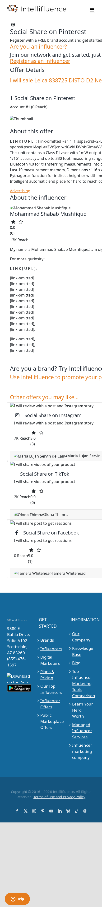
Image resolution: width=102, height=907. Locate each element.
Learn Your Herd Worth (82, 710)
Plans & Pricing (47, 674)
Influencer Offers (50, 704)
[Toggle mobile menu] (92, 9)
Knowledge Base (82, 651)
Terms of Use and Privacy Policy (59, 796)
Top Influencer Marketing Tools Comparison (83, 683)
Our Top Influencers (51, 689)
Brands (47, 640)
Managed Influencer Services (82, 731)
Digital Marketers (50, 660)
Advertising (20, 190)
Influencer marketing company (82, 751)
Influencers (51, 648)
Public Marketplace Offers (51, 721)
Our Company (81, 637)
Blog (76, 662)
